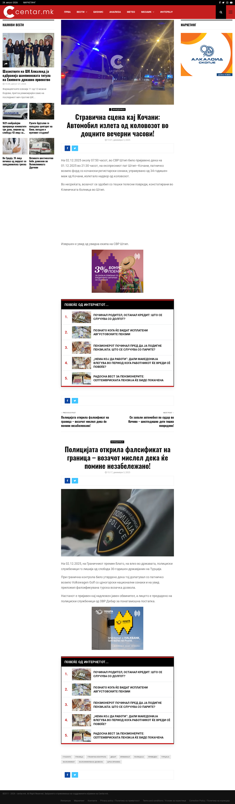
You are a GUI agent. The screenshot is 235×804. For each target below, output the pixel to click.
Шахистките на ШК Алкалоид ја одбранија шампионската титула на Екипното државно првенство (27, 75)
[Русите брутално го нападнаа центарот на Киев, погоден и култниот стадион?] (41, 111)
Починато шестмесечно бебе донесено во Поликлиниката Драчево (41, 162)
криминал (125, 757)
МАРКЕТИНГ (29, 2)
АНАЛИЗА (115, 12)
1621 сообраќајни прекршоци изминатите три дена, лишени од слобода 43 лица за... (14, 127)
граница (79, 757)
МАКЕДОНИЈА (119, 109)
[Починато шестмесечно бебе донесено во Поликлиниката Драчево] (41, 146)
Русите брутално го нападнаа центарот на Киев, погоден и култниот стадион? (40, 127)
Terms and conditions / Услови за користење (164, 801)
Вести (80, 12)
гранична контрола (97, 757)
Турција (165, 757)
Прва (67, 12)
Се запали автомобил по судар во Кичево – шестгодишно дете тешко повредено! (151, 421)
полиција (139, 757)
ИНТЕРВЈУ (166, 12)
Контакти (92, 801)
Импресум (66, 801)
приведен (152, 757)
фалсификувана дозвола (91, 762)
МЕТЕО (131, 12)
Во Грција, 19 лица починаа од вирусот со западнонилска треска (14, 161)
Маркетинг (79, 801)
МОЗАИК (146, 12)
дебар (113, 757)
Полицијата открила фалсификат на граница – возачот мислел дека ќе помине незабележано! (85, 421)
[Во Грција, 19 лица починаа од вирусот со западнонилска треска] (15, 146)
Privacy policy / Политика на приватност (120, 801)
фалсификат (69, 762)
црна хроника (113, 762)
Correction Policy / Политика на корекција (209, 801)
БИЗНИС (98, 12)
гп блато (67, 757)
